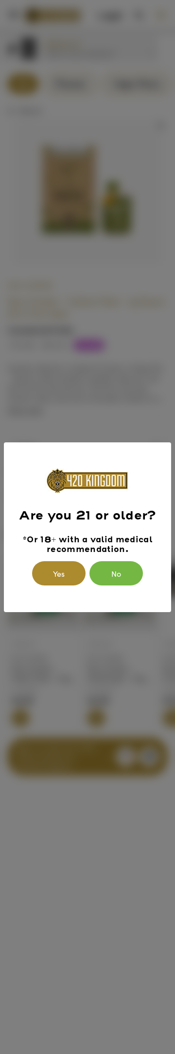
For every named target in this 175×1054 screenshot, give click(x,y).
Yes (59, 573)
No (116, 573)
